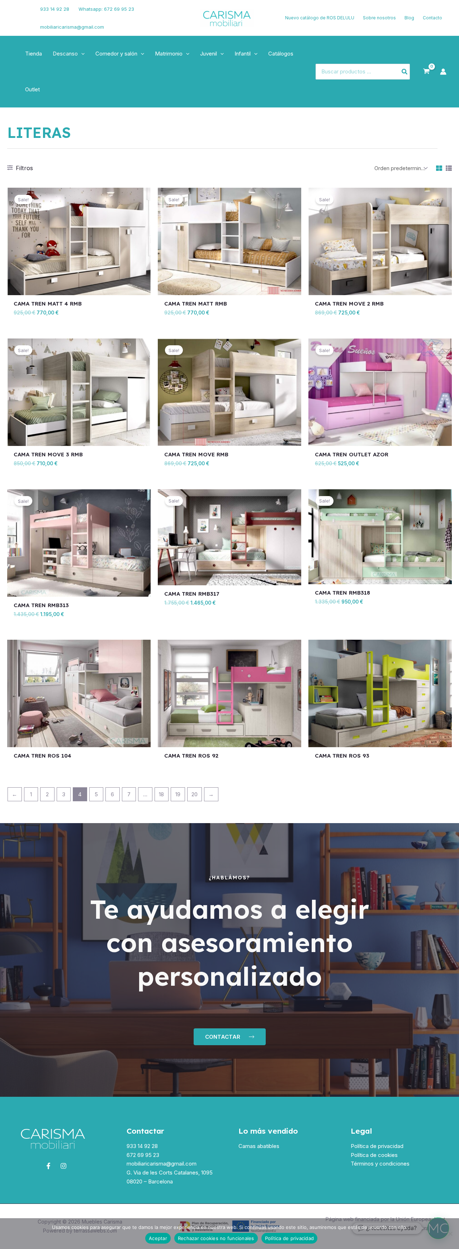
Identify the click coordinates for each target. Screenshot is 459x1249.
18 (161, 794)
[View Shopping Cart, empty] (426, 71)
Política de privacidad (377, 1146)
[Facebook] (16, 13)
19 (177, 794)
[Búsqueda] (405, 72)
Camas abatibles (258, 1146)
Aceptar (158, 1238)
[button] (81, 54)
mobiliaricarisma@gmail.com (72, 27)
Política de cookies (374, 1155)
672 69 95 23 (143, 1155)
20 (194, 794)
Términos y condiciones (380, 1163)
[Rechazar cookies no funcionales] (450, 1233)
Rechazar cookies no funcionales (216, 1238)
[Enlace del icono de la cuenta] (443, 71)
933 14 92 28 (54, 9)
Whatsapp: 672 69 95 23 (106, 9)
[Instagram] (18, 22)
